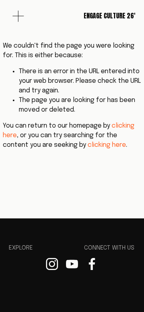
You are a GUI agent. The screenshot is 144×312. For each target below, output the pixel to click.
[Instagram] (52, 264)
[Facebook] (92, 264)
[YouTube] (72, 264)
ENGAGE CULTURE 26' (109, 15)
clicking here (107, 145)
